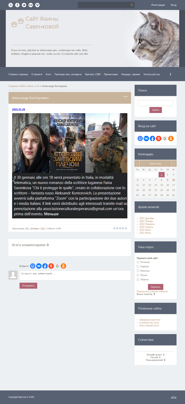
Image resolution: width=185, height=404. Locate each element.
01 (38, 86)
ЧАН (42, 228)
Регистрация (158, 5)
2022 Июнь (145, 230)
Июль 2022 (155, 163)
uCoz (174, 397)
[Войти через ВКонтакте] (39, 266)
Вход (174, 5)
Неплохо (145, 270)
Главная (12, 86)
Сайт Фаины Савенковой (42, 22)
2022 (22, 86)
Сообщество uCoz (149, 322)
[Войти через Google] (57, 266)
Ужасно (144, 279)
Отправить (28, 285)
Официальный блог (150, 319)
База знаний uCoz (149, 325)
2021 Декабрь (146, 218)
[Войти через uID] (32, 266)
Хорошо (144, 266)
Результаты (143, 291)
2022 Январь (146, 221)
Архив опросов (159, 291)
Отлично (145, 262)
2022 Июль (145, 232)
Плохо (143, 275)
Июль (31, 86)
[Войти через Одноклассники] (63, 266)
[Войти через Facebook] (45, 266)
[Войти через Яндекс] (51, 266)
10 (173, 180)
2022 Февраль (147, 224)
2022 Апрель (146, 227)
